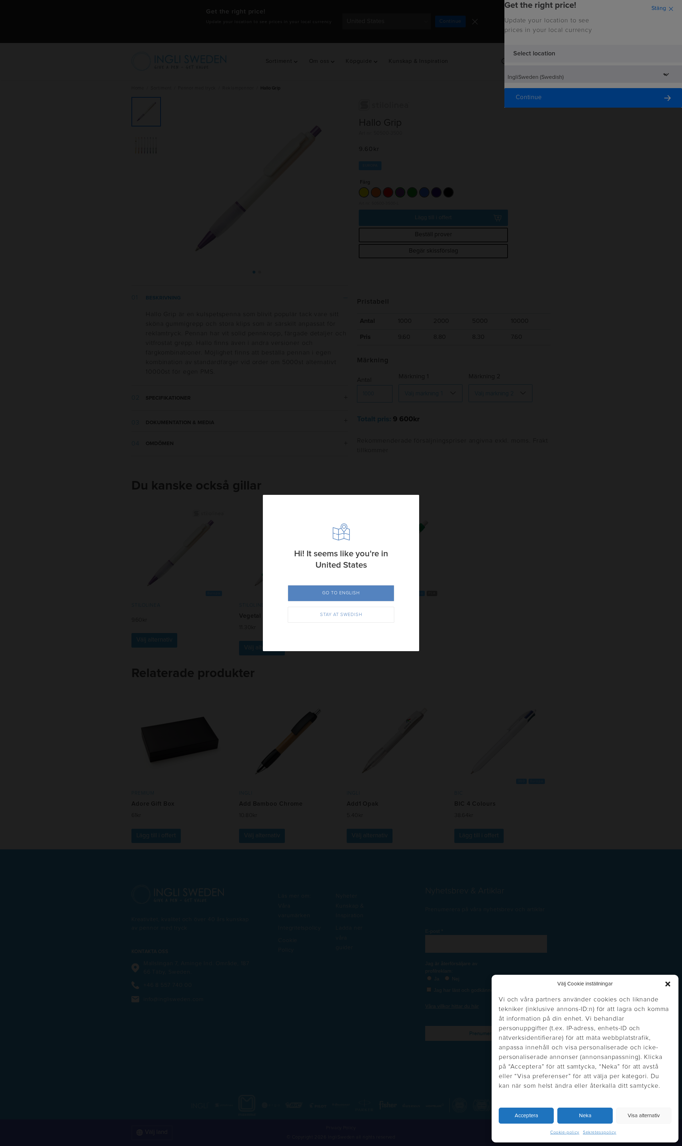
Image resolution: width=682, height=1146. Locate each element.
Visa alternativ (644, 1115)
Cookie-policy (564, 1132)
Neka (585, 1115)
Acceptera (526, 1115)
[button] (667, 984)
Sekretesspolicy (599, 1132)
